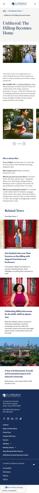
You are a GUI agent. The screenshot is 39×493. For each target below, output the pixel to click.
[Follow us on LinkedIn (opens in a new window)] (12, 418)
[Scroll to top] (34, 464)
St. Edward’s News (14, 11)
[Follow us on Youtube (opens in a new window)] (16, 418)
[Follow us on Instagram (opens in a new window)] (8, 418)
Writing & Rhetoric (24, 84)
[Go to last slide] (14, 144)
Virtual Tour (7, 432)
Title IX (5, 479)
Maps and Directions (10, 428)
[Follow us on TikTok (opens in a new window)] (21, 418)
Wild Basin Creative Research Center (15, 455)
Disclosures (7, 472)
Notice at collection (9, 490)
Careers (5, 440)
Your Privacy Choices (15, 487)
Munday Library (8, 447)
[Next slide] (24, 144)
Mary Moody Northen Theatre (13, 451)
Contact (5, 425)
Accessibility (7, 468)
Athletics (6, 444)
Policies (5, 475)
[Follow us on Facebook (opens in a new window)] (4, 418)
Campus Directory (9, 436)
